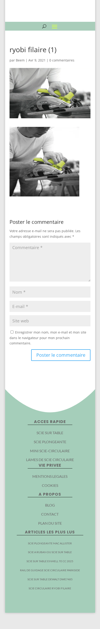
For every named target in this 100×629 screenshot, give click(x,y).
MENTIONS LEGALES (49, 476)
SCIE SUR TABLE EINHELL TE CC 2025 (50, 561)
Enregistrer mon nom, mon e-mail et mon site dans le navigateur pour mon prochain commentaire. (48, 338)
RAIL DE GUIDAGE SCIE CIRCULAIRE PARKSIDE (50, 570)
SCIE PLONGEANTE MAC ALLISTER (50, 543)
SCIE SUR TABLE (50, 432)
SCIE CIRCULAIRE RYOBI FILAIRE (50, 588)
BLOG (50, 505)
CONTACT (50, 514)
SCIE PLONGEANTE (50, 442)
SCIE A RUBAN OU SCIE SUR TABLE (50, 552)
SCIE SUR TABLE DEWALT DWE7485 (50, 579)
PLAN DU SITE (50, 523)
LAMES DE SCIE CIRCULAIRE (50, 459)
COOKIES (50, 485)
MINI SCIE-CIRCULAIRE (50, 451)
